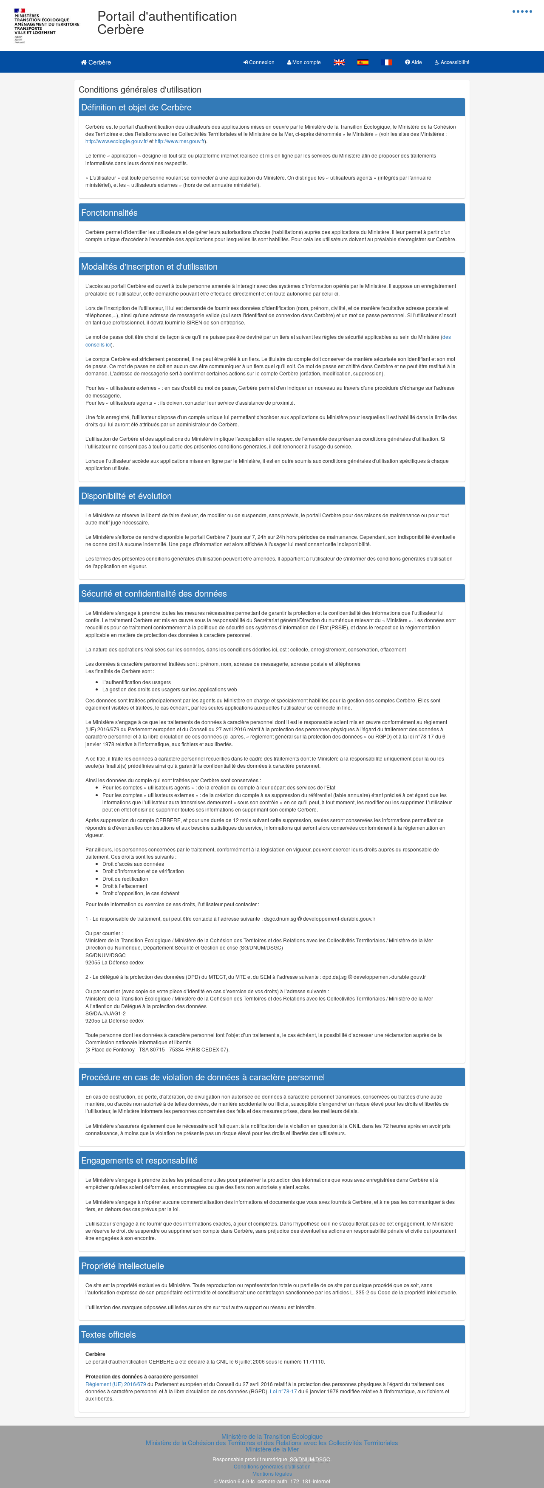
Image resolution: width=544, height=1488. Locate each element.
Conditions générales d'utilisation (272, 1466)
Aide (416, 61)
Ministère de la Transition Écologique (272, 1436)
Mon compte (306, 61)
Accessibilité (454, 61)
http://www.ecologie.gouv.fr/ (116, 140)
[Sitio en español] (363, 62)
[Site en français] (387, 62)
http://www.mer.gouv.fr (179, 140)
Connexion (261, 61)
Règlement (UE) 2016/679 (115, 1383)
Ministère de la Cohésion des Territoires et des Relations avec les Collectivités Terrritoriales (272, 1442)
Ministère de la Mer (272, 1448)
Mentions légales (272, 1473)
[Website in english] (339, 62)
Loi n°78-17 (283, 1391)
